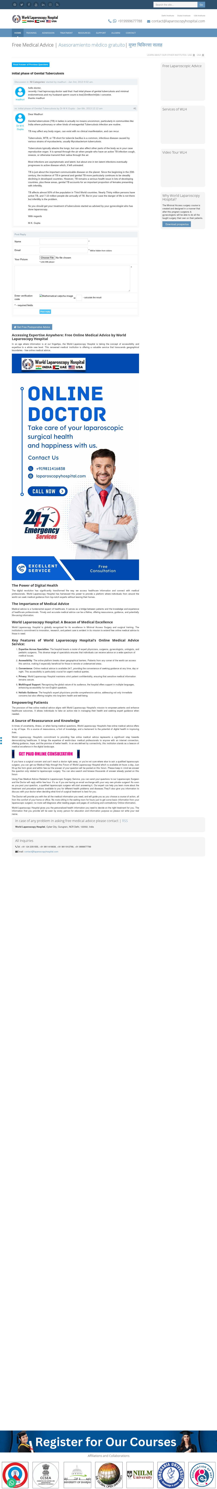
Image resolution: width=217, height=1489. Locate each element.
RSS (125, 820)
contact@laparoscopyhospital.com (178, 21)
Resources (84, 32)
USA (199, 54)
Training (31, 32)
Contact (131, 32)
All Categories (37, 82)
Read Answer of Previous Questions (30, 64)
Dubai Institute (183, 15)
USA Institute (199, 15)
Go (201, 4)
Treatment (66, 32)
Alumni (116, 32)
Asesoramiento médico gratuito (91, 44)
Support (101, 32)
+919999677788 (130, 21)
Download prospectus (177, 224)
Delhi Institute (168, 15)
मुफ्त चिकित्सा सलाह (145, 44)
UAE (190, 54)
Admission (48, 32)
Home (17, 32)
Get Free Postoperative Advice (33, 327)
